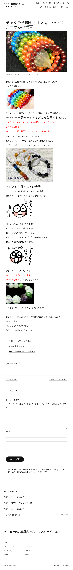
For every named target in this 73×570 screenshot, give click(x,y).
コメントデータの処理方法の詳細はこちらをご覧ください (36, 470)
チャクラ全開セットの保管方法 (22, 351)
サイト (8, 449)
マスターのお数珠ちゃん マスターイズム (15, 5)
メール (9, 440)
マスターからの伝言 (32, 74)
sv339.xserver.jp (15, 74)
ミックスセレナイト (12, 515)
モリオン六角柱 (11, 379)
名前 (8, 431)
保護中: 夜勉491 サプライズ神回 (18, 503)
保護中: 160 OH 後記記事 (14, 497)
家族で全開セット (16, 346)
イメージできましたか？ (58, 379)
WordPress (66, 565)
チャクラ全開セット (13, 363)
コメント (9, 408)
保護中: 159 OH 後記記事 (14, 509)
